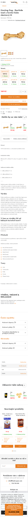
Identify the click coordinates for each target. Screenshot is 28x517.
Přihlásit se (21, 466)
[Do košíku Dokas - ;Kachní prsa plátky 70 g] (7, 446)
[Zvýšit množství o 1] (25, 91)
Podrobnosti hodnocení (20, 20)
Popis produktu (6, 138)
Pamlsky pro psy (22, 366)
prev (1, 428)
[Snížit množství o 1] (20, 91)
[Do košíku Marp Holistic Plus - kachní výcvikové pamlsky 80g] (20, 446)
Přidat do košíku (14, 97)
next (27, 428)
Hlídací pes (17, 111)
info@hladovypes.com (15, 481)
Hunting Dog (24, 108)
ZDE (15, 502)
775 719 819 (15, 483)
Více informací (7, 60)
